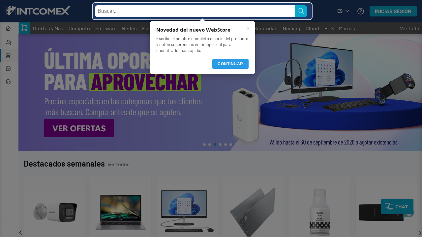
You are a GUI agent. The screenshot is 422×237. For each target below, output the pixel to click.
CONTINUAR (230, 64)
